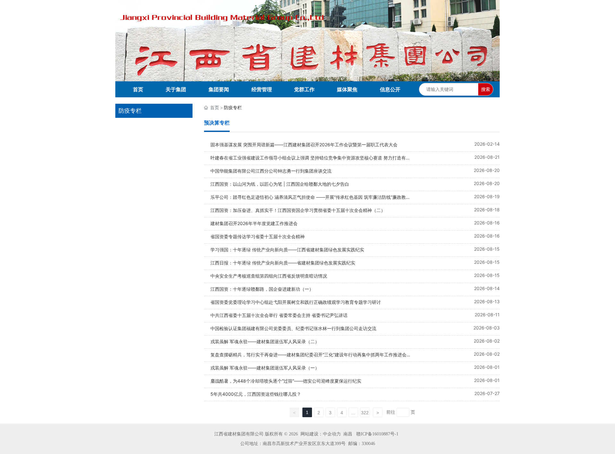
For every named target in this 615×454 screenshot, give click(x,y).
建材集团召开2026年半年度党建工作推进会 (254, 223)
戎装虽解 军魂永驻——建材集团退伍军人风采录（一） (264, 367)
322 (365, 412)
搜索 (485, 89)
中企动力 (332, 434)
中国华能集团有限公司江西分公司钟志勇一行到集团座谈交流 (271, 171)
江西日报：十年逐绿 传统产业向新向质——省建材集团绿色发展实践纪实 (282, 262)
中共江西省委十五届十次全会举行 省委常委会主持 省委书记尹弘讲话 (279, 315)
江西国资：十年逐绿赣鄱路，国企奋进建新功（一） (262, 289)
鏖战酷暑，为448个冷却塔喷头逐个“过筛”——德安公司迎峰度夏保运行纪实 (285, 381)
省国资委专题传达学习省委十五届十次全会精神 (257, 236)
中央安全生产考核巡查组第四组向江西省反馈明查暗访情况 (268, 276)
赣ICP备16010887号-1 (377, 434)
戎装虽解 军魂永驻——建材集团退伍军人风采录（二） (264, 341)
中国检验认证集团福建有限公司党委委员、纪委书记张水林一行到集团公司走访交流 (293, 328)
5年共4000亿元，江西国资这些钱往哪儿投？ (255, 394)
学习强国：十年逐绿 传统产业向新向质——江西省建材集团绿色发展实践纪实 (287, 249)
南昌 (347, 434)
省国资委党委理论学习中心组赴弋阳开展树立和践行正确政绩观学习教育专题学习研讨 (295, 302)
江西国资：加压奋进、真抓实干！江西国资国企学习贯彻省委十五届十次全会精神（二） (297, 210)
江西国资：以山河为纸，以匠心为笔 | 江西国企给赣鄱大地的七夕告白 (279, 184)
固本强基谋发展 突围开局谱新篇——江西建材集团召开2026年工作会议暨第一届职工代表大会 (304, 144)
